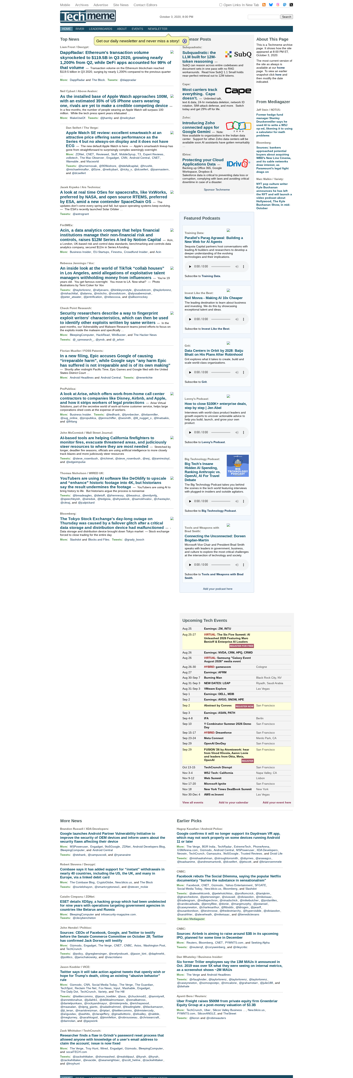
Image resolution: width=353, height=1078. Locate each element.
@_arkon (118, 339)
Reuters (192, 942)
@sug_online (68, 418)
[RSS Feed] (264, 5)
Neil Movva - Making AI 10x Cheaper (214, 298)
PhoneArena (261, 846)
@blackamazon (153, 1006)
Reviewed (102, 154)
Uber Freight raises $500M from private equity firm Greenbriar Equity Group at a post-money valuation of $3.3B (227, 1003)
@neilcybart (127, 118)
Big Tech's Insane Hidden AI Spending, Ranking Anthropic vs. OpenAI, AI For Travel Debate (203, 472)
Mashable (128, 988)
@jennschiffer (107, 418)
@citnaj (65, 502)
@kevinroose (209, 910)
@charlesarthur (209, 907)
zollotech (72, 157)
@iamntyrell (156, 996)
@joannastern (159, 169)
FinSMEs (66, 225)
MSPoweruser (79, 846)
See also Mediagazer (191, 918)
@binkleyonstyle (121, 290)
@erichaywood (139, 1003)
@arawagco (263, 858)
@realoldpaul (125, 1056)
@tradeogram (186, 900)
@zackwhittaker (83, 1056)
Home (66, 28)
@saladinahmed (110, 1006)
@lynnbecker (130, 414)
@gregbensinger (96, 953)
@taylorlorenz (82, 290)
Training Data (211, 276)
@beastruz (133, 495)
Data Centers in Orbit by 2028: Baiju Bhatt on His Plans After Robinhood (214, 353)
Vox (91, 263)
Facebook (193, 885)
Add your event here (277, 802)
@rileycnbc (240, 947)
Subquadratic (191, 47)
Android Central (140, 157)
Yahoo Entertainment (238, 885)
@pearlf (256, 907)
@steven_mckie (137, 886)
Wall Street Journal (99, 432)
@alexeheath (203, 914)
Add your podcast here (217, 588)
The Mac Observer (92, 157)
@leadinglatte (132, 1006)
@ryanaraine (122, 854)
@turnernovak (87, 166)
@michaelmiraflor (77, 169)
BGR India (208, 846)
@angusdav (68, 1013)
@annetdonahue (71, 999)
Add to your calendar (233, 802)
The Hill (119, 991)
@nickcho (100, 293)
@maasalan (68, 1006)
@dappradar (128, 80)
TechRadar (225, 846)
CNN (124, 157)
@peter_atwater (70, 296)
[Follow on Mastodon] (284, 5)
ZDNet (80, 154)
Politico (85, 927)
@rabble (153, 1013)
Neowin (182, 853)
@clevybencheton (84, 917)
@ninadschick (229, 900)
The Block (98, 80)
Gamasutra (214, 853)
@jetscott (245, 861)
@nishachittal (69, 293)
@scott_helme (131, 1060)
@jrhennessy (115, 495)
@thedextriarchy (230, 910)
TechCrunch (74, 949)
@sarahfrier (184, 914)
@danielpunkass (71, 1003)
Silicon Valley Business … (229, 1010)
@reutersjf (196, 947)
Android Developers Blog (149, 846)
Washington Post (154, 945)
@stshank (79, 854)
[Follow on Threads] (277, 5)
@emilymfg (149, 495)
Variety (102, 991)
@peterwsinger (210, 896)
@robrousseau (127, 1017)
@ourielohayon (82, 886)
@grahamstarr (248, 982)
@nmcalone (229, 982)
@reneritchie (144, 377)
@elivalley (139, 1013)
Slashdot (75, 539)
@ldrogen (242, 907)
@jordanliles (269, 900)
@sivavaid (228, 896)
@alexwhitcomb (199, 893)
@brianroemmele (270, 861)
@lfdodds (227, 907)
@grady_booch (134, 539)
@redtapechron (207, 900)
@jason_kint (138, 953)
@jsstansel (260, 903)
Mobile (65, 5)
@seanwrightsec (109, 1060)
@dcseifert (141, 169)
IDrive (186, 154)
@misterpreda (118, 1003)
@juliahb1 (90, 999)
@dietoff (99, 495)
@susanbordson (187, 910)
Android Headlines (82, 377)
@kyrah (141, 1056)
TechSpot (66, 988)
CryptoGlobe (105, 882)
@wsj (146, 458)
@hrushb (146, 166)
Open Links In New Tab (241, 5)
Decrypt (82, 47)
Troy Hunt (92, 1048)
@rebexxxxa (112, 296)
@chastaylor (162, 498)
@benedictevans (248, 914)
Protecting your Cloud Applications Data (203, 162)
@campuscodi (97, 854)
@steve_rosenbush (85, 458)
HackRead (103, 334)
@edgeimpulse (76, 462)
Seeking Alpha (260, 942)
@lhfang (71, 421)
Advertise (101, 5)
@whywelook (121, 498)
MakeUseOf (77, 118)
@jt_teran (66, 1010)
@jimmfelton (108, 1017)
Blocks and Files (98, 539)
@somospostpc (209, 982)
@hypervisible (252, 910)
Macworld (92, 161)
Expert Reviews (153, 154)
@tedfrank (113, 414)
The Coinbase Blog (82, 882)
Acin (158, 252)
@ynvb (100, 339)
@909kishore (107, 166)
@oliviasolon (245, 896)
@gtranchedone (187, 896)
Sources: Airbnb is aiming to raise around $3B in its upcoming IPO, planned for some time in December (227, 936)
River (80, 28)
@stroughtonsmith (226, 858)
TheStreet (229, 1013)
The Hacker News (145, 334)
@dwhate (183, 986)
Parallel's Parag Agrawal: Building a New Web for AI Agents (214, 240)
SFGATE (260, 885)
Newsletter (157, 28)
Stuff (114, 154)
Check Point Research (75, 308)
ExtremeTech (242, 846)
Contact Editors (145, 5)
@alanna (86, 293)
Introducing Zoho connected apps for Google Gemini (200, 127)
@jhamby (106, 118)
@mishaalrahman (200, 858)
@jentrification (93, 296)
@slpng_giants (87, 1006)
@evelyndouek (118, 953)
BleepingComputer (82, 334)
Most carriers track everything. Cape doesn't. (199, 94)
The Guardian (144, 984)
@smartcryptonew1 (107, 886)
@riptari (104, 1010)
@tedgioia (104, 498)
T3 (139, 154)
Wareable (72, 161)
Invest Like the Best (215, 328)
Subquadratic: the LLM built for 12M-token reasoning (199, 57)
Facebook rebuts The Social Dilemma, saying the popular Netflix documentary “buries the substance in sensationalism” (229, 878)
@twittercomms (83, 996)
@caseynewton (187, 907)
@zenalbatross (135, 999)
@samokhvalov (142, 498)
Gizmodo (76, 945)
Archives (82, 5)
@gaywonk (90, 1020)
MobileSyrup (127, 154)
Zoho (186, 117)
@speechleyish (70, 498)
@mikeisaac (264, 896)
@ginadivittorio (121, 1013)
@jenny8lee (209, 903)
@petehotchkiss (222, 893)
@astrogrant (81, 214)
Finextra (116, 252)
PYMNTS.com (234, 942)
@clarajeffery (100, 1013)
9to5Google (112, 846)
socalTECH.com (76, 1051)
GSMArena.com (187, 850)
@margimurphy (241, 903)
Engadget (112, 157)
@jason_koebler (105, 996)
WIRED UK (96, 473)
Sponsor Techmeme (217, 189)
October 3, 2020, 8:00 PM (176, 16)
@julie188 (266, 982)
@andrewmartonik (209, 861)
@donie (224, 903)
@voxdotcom (142, 290)
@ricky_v (126, 169)
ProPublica (67, 388)
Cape (186, 84)
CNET (90, 154)
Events (137, 28)
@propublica (88, 418)
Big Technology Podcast (219, 510)
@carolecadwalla (188, 903)
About (122, 28)
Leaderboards (100, 28)
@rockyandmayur (95, 1003)
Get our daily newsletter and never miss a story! (137, 41)
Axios (137, 945)
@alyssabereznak (139, 293)
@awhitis (84, 1013)
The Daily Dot (69, 991)
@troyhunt (73, 1063)
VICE (86, 967)
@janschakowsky (86, 957)
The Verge (91, 127)
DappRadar (77, 80)
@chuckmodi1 (137, 996)
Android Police (211, 828)
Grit (204, 381)
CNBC (128, 945)
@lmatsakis (161, 418)
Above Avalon (87, 91)
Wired (104, 1048)
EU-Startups (101, 252)
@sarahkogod (88, 1017)
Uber (207, 1010)
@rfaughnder (198, 979)
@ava (122, 996)
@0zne (95, 169)
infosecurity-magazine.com (118, 914)
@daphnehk (156, 953)
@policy (78, 953)
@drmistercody (144, 1010)
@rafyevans (100, 290)
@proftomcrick (244, 893)
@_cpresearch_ (83, 339)
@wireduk (88, 498)
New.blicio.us (123, 882)
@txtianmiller (149, 414)
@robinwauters (216, 1018)
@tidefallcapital (128, 166)
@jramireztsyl (160, 458)
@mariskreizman (86, 1010)
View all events (192, 802)
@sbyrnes (246, 858)
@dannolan (67, 1020)
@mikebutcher (249, 900)
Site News (121, 5)
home (281, 67)
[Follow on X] (291, 5)
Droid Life (276, 853)
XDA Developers (97, 828)
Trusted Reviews (251, 853)
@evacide (89, 1060)
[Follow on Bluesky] (271, 5)
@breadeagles (82, 495)
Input (117, 988)
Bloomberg (67, 513)
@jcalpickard (86, 502)
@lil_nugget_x (142, 418)
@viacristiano (113, 957)
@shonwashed (105, 1056)
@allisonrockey (138, 296)
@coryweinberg (215, 947)
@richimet (106, 458)
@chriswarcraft (149, 1017)
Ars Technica (91, 187)
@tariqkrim (263, 893)
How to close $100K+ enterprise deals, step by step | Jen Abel (216, 406)
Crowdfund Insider (136, 252)
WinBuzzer (119, 334)
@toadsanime (186, 861)
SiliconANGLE (207, 1013)
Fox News (105, 988)
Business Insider (80, 252)
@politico (66, 957)
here (278, 74)
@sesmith (124, 418)
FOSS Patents (93, 350)
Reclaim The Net (85, 988)
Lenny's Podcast (213, 442)
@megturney (68, 1017)
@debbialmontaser (111, 999)
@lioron (194, 1018)
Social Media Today (104, 984)
